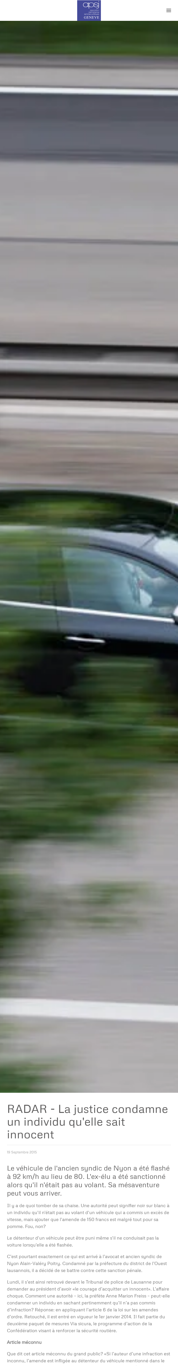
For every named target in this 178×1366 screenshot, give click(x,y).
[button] (168, 10)
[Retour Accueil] (89, 10)
